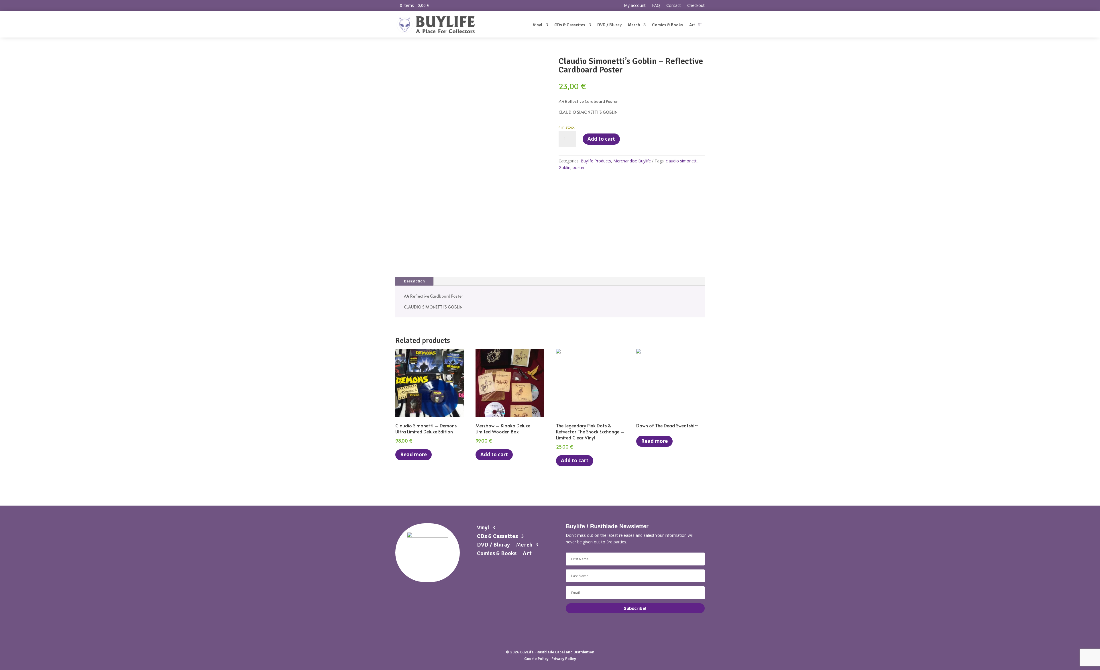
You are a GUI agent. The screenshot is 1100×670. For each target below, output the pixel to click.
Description (414, 281)
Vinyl (537, 25)
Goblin (564, 167)
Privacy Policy (563, 658)
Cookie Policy (536, 658)
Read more (413, 454)
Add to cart (601, 138)
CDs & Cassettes (569, 25)
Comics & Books (667, 25)
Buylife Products (596, 161)
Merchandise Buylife (632, 161)
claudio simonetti (682, 161)
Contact (673, 5)
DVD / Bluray (609, 25)
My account (635, 5)
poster (579, 167)
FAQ (656, 5)
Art (692, 25)
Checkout (696, 5)
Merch (634, 25)
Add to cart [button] (494, 454)
